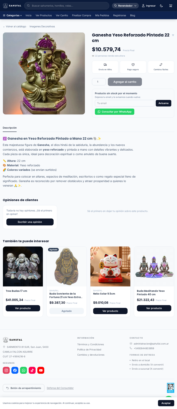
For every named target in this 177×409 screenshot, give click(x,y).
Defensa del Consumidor (60, 388)
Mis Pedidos (102, 15)
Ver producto (23, 308)
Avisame (164, 103)
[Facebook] (14, 370)
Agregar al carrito (124, 81)
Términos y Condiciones (90, 344)
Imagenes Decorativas (42, 26)
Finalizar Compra (81, 15)
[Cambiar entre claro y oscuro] (161, 6)
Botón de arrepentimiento (26, 388)
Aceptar (166, 403)
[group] (44, 73)
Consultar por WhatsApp (117, 111)
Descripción (10, 127)
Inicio (28, 15)
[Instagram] (6, 370)
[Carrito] (170, 5)
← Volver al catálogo (14, 26)
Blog (132, 15)
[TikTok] (32, 370)
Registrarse (119, 15)
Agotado (67, 310)
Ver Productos (44, 15)
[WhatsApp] (23, 370)
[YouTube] (40, 370)
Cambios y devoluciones (90, 354)
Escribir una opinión (30, 221)
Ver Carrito (62, 15)
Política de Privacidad (89, 349)
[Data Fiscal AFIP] (170, 388)
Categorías (14, 15)
